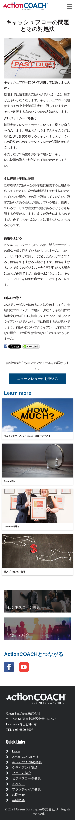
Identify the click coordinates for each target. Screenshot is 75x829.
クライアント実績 (25, 767)
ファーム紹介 (21, 773)
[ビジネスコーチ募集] (37, 601)
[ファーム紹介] (37, 628)
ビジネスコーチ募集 (26, 778)
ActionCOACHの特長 (27, 762)
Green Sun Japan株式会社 (23, 713)
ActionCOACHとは (25, 757)
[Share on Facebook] (5, 346)
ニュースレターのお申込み (37, 379)
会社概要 (18, 800)
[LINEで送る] (31, 346)
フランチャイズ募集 (26, 789)
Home (16, 751)
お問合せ (18, 794)
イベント (18, 784)
